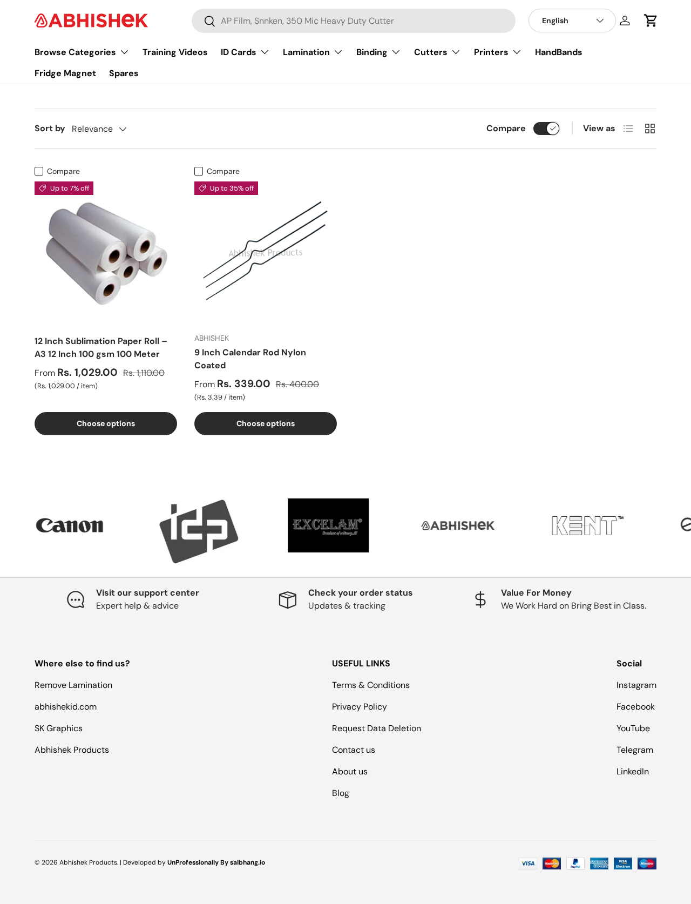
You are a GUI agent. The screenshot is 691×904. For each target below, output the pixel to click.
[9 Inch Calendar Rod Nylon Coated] (265, 252)
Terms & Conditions (371, 685)
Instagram (636, 685)
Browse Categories (75, 52)
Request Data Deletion (376, 728)
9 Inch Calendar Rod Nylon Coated (250, 359)
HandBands (558, 52)
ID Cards (238, 52)
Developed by (144, 862)
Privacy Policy (359, 706)
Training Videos (175, 52)
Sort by (50, 128)
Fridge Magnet (65, 73)
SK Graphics (59, 728)
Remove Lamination (73, 685)
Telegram (635, 749)
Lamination (306, 52)
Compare (506, 128)
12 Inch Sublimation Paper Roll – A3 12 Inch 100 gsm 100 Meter (101, 347)
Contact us (353, 749)
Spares (124, 73)
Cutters (431, 52)
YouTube (633, 728)
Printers (491, 52)
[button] (651, 20)
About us (350, 771)
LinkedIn (633, 771)
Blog (340, 793)
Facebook (636, 706)
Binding (372, 52)
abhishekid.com (66, 706)
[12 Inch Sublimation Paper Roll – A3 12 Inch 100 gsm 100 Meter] (106, 252)
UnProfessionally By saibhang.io (216, 862)
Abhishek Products (72, 749)
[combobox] (354, 21)
